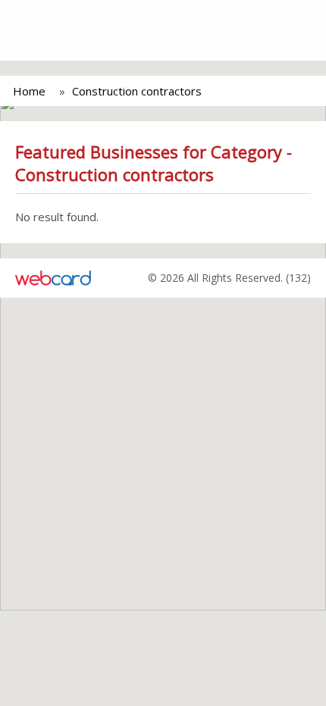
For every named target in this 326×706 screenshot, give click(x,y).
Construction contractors (137, 90)
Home (29, 90)
